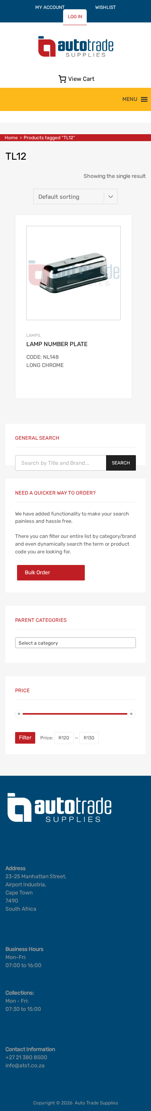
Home (11, 137)
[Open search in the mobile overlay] (75, 463)
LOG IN (75, 16)
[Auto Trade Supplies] (75, 56)
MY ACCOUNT (50, 7)
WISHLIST (105, 7)
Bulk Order (37, 572)
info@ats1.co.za (25, 1065)
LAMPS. (33, 335)
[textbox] (75, 643)
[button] (129, 99)
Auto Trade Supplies (96, 1103)
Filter (25, 737)
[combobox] (75, 642)
